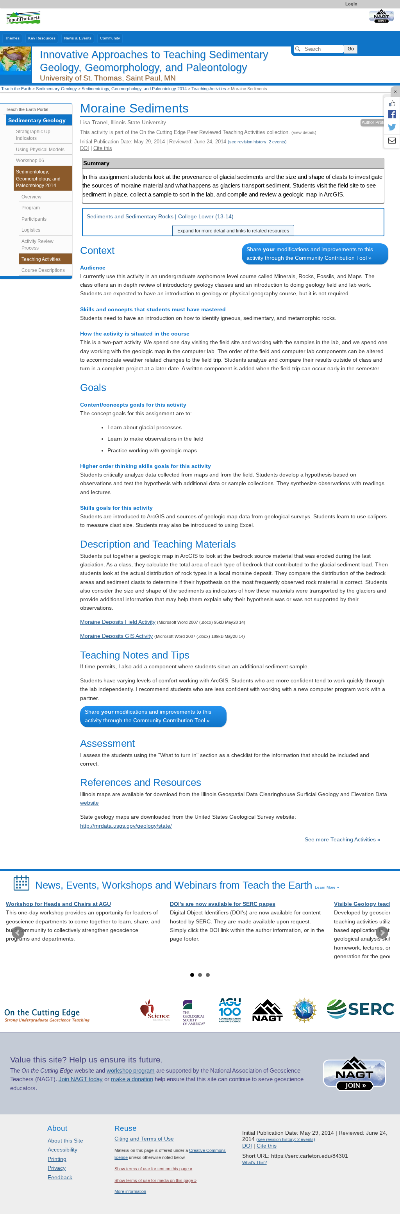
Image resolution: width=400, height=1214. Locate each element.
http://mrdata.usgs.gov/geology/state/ (126, 826)
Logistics (30, 230)
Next (382, 933)
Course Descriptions (43, 270)
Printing (57, 1159)
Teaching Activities (208, 88)
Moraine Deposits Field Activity (117, 622)
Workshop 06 (30, 160)
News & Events (77, 38)
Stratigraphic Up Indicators (33, 135)
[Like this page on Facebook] (392, 103)
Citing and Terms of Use (144, 1138)
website (89, 803)
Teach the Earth (16, 88)
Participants (33, 219)
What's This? (254, 1162)
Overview (31, 197)
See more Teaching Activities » (342, 840)
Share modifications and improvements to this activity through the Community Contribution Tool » (309, 253)
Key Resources (41, 38)
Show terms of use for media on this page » (155, 1180)
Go (351, 49)
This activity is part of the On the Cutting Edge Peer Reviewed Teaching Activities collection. (198, 132)
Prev (18, 933)
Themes (12, 38)
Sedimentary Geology (56, 88)
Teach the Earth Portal (27, 109)
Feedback (60, 1177)
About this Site (65, 1140)
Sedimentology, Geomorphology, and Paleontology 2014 (134, 88)
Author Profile (374, 122)
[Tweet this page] (392, 127)
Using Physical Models (40, 149)
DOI (84, 148)
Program (30, 208)
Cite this (102, 148)
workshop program (131, 1071)
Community (110, 38)
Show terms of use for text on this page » (153, 1168)
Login (351, 4)
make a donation (132, 1079)
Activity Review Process (37, 245)
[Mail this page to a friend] (392, 141)
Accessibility (62, 1149)
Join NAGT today (81, 1079)
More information (130, 1191)
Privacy (57, 1168)
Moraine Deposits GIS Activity (116, 636)
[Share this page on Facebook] (392, 114)
